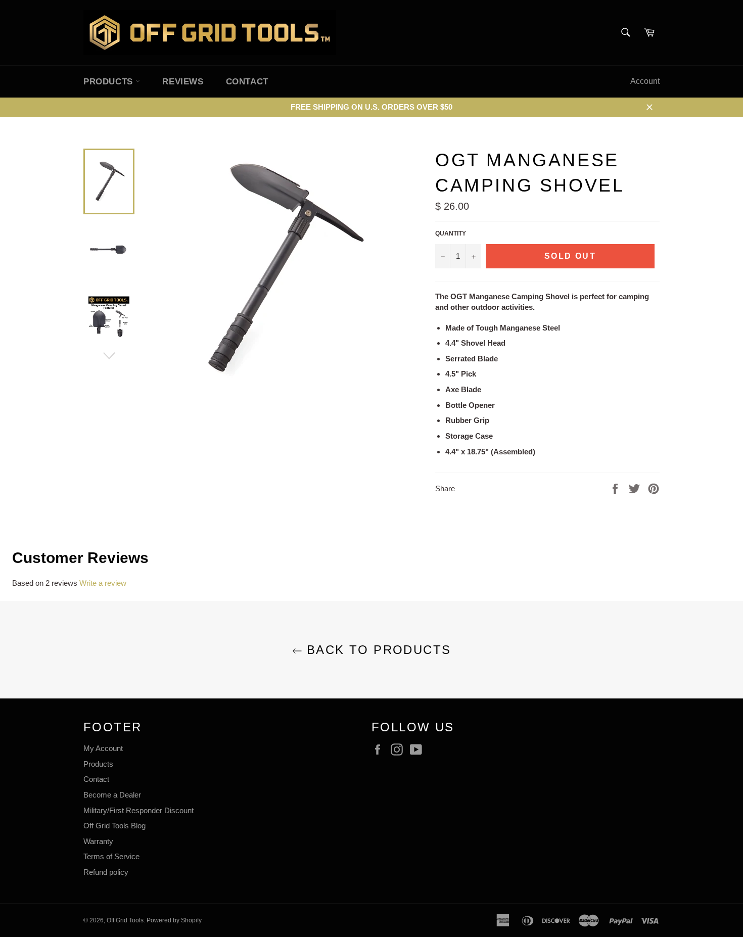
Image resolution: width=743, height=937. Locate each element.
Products (98, 764)
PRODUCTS (109, 81)
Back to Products (376, 650)
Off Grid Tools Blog (114, 825)
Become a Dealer (112, 794)
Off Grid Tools (125, 920)
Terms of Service (111, 856)
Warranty (98, 841)
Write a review (102, 583)
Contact (247, 81)
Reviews (182, 81)
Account (645, 81)
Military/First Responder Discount (138, 810)
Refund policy (105, 872)
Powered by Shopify (174, 920)
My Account (103, 748)
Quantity (450, 233)
